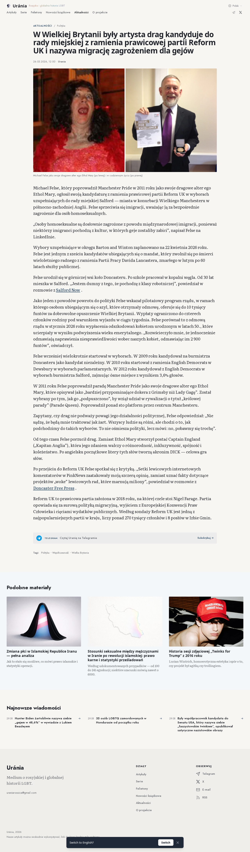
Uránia (20, 6)
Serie (24, 12)
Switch (165, 842)
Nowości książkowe (148, 796)
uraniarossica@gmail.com (22, 793)
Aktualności (81, 12)
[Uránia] (9, 6)
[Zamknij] (177, 842)
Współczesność (60, 553)
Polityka (61, 25)
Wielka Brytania (80, 553)
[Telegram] (234, 12)
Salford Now (68, 290)
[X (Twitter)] (240, 12)
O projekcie (99, 12)
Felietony (36, 12)
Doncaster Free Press (53, 488)
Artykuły (12, 12)
